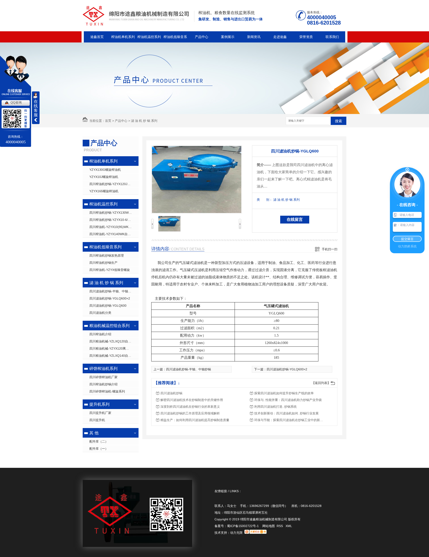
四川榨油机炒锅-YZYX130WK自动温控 (114, 212)
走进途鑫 (280, 37)
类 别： (264, 199)
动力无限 (236, 532)
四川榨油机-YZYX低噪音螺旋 (109, 270)
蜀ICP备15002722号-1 (243, 526)
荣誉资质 (306, 37)
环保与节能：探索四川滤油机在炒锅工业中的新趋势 (290, 420)
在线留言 (295, 219)
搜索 (338, 121)
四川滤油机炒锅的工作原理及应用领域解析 (190, 413)
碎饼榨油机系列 (103, 368)
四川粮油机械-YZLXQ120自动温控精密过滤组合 (114, 341)
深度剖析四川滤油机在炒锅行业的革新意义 (190, 406)
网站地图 (268, 526)
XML (289, 526)
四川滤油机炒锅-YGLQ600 (107, 305)
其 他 (94, 433)
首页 (108, 120)
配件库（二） (98, 441)
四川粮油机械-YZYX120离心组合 (112, 348)
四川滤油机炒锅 (171, 393)
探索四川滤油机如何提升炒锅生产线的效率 (284, 393)
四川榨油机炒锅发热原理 (106, 255)
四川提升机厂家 (100, 413)
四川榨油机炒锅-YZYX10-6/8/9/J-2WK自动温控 (114, 220)
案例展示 (227, 37)
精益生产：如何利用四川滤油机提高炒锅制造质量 (194, 420)
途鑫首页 (97, 37)
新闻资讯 (254, 37)
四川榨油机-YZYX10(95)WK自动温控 (114, 227)
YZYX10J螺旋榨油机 (103, 177)
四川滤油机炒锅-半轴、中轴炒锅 (111, 291)
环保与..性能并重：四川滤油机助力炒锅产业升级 (288, 400)
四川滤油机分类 (100, 312)
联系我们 (332, 37)
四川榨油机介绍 (100, 334)
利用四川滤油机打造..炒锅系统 (275, 406)
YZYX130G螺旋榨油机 (105, 169)
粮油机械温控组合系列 (109, 325)
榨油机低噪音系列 (175, 38)
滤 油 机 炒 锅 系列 (144, 120)
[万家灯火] (255, 532)
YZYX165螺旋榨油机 (103, 191)
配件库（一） (98, 448)
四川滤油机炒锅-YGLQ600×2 (109, 298)
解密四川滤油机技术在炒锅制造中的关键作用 (191, 400)
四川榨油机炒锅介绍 (103, 384)
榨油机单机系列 (123, 37)
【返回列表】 (321, 383)
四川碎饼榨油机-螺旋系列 (107, 391)
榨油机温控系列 (149, 37)
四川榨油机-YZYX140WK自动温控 (113, 234)
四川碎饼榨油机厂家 (103, 377)
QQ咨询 (16, 102)
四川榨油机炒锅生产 (103, 262)
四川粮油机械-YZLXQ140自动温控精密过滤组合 (114, 355)
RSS (280, 526)
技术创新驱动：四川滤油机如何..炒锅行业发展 (286, 413)
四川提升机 (97, 420)
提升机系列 (99, 404)
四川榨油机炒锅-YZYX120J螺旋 (111, 184)
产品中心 (201, 37)
